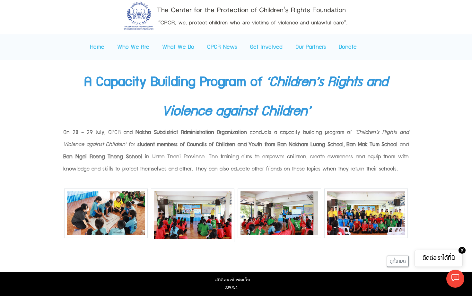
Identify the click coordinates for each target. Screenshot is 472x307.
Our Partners (310, 47)
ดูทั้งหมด (398, 261)
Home (97, 47)
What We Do (178, 47)
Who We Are (133, 47)
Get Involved (266, 47)
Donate (348, 47)
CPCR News (222, 47)
